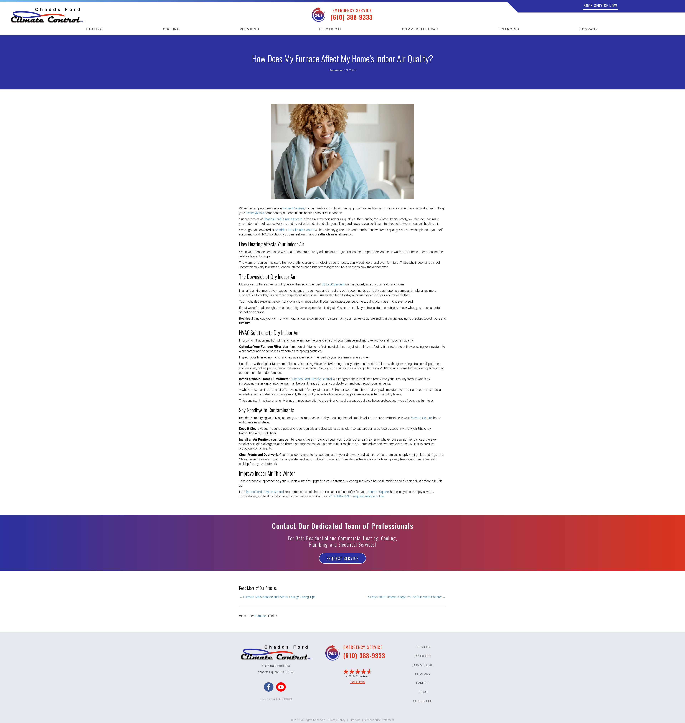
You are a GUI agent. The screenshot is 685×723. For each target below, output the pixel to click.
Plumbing (249, 29)
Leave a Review (357, 682)
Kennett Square (293, 208)
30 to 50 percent (333, 284)
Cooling (171, 29)
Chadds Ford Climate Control (283, 219)
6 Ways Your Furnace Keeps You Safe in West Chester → (406, 597)
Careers (423, 683)
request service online (368, 496)
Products (423, 656)
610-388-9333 (339, 496)
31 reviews (362, 676)
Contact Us (422, 701)
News (422, 692)
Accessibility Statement (379, 720)
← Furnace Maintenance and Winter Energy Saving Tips (277, 597)
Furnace (260, 616)
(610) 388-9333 (352, 17)
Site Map (355, 720)
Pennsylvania (255, 213)
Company (588, 29)
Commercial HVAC (420, 29)
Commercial (423, 665)
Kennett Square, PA (271, 672)
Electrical (330, 29)
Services (423, 647)
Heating (94, 29)
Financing (508, 29)
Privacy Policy (336, 720)
